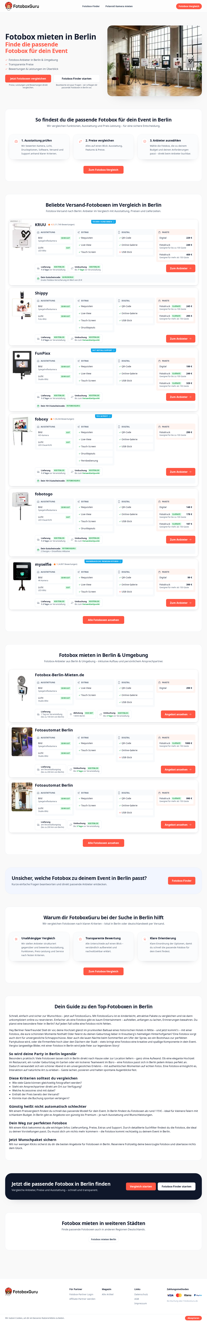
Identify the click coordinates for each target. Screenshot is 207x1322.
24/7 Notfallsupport (102, 350)
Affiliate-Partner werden (82, 1298)
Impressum (140, 1303)
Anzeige (14, 221)
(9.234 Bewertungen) (63, 419)
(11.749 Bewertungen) (63, 224)
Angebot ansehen (176, 714)
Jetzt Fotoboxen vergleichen (28, 78)
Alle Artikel (108, 1294)
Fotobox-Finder (91, 6)
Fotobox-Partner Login (81, 1294)
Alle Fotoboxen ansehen (103, 620)
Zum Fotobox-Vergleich (103, 170)
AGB (136, 1298)
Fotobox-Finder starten (77, 78)
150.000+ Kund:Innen (102, 222)
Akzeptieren (193, 1318)
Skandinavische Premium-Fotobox (102, 561)
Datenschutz (141, 1294)
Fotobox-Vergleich (189, 6)
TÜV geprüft (102, 416)
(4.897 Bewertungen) (67, 564)
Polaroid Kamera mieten (119, 6)
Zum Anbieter (179, 268)
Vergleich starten (141, 1186)
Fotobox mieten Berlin (103, 1239)
